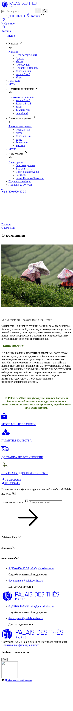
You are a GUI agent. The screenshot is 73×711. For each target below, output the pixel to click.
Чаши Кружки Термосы (30, 178)
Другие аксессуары (27, 171)
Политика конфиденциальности (20, 645)
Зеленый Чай (23, 136)
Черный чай (23, 74)
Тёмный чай (23, 109)
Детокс (20, 58)
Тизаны (20, 145)
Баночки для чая (25, 165)
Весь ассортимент (26, 54)
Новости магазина (12, 502)
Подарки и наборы (27, 67)
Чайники (21, 174)
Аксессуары (23, 64)
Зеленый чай (23, 71)
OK (4, 659)
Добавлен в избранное (18, 680)
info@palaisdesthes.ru (42, 568)
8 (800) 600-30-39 (19, 568)
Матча (19, 61)
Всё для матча (24, 168)
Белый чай (22, 113)
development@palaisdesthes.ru (26, 580)
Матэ (19, 132)
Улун (19, 77)
